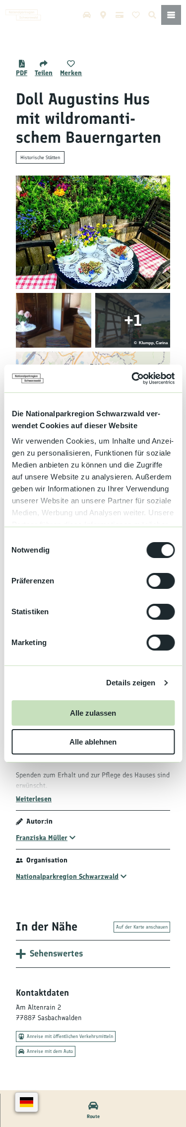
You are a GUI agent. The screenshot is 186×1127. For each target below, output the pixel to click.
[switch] (160, 581)
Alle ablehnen (93, 742)
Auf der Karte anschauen (142, 927)
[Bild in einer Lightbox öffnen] (93, 232)
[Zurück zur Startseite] (23, 14)
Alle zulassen (93, 713)
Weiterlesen (34, 799)
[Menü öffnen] (171, 15)
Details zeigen (130, 682)
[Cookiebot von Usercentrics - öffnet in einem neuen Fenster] (132, 378)
